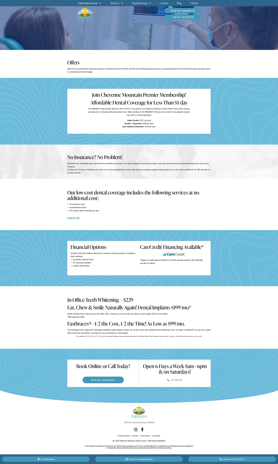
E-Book (194, 3)
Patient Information (88, 3)
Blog (179, 3)
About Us (114, 3)
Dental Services (139, 3)
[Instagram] (135, 429)
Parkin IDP (73, 218)
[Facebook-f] (142, 429)
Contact (164, 3)
